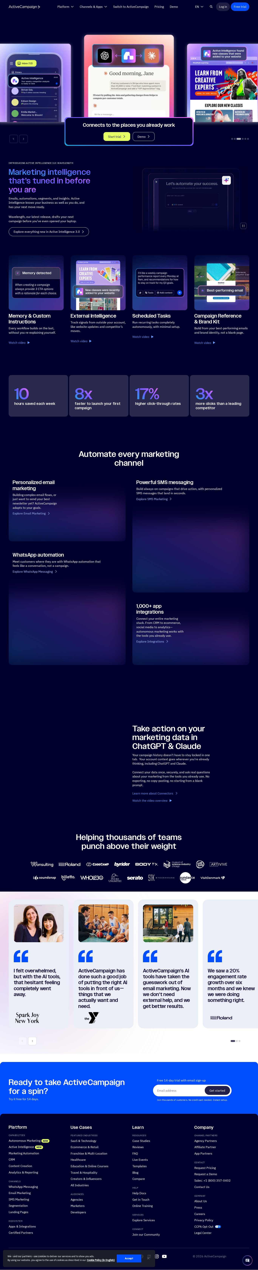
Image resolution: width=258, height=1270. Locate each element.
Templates (139, 1166)
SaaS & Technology (83, 1141)
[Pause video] (243, 226)
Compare (138, 1179)
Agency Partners (205, 1141)
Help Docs (139, 1193)
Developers (78, 1212)
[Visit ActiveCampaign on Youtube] (164, 1256)
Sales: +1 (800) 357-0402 (212, 1180)
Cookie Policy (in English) (101, 1260)
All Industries (80, 1185)
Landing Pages (18, 1212)
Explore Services (143, 1220)
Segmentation (18, 1206)
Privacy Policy (203, 1220)
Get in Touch (140, 1199)
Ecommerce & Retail (84, 1147)
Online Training (142, 1206)
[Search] (211, 7)
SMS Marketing (19, 1199)
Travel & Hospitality (84, 1172)
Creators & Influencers (86, 1179)
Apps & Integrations (22, 1226)
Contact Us (201, 1187)
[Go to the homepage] (24, 7)
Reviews (138, 1147)
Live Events (140, 1160)
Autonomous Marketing (24, 1140)
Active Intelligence (21, 1147)
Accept (129, 1258)
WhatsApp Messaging (23, 1187)
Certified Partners (21, 1233)
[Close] (148, 1258)
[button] (13, 139)
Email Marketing (20, 1193)
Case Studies (141, 1141)
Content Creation (20, 1166)
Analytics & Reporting (23, 1172)
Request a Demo (205, 1174)
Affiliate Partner (205, 1147)
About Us (200, 1201)
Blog (135, 1172)
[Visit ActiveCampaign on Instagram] (156, 1256)
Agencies (77, 1199)
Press (198, 1208)
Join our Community (146, 1235)
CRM (12, 1160)
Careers (199, 1214)
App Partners (203, 1153)
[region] (79, 1258)
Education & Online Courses (89, 1166)
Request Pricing (205, 1168)
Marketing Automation (24, 1153)
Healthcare (78, 1160)
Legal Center (203, 1233)
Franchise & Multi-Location (89, 1153)
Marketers (78, 1206)
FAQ (135, 1153)
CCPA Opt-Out (203, 1226)
